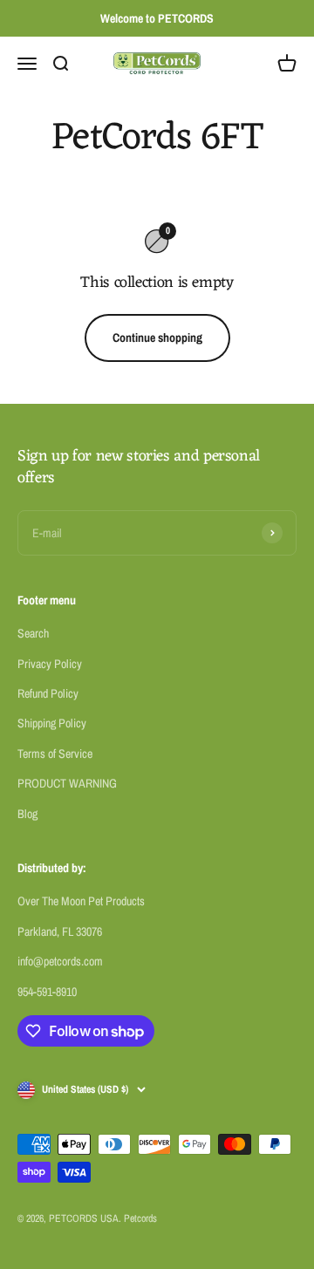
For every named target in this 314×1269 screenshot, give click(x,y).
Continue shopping (157, 337)
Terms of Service (54, 753)
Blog (27, 814)
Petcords (140, 1218)
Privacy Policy (49, 664)
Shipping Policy (51, 723)
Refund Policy (47, 693)
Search (33, 633)
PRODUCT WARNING (67, 783)
